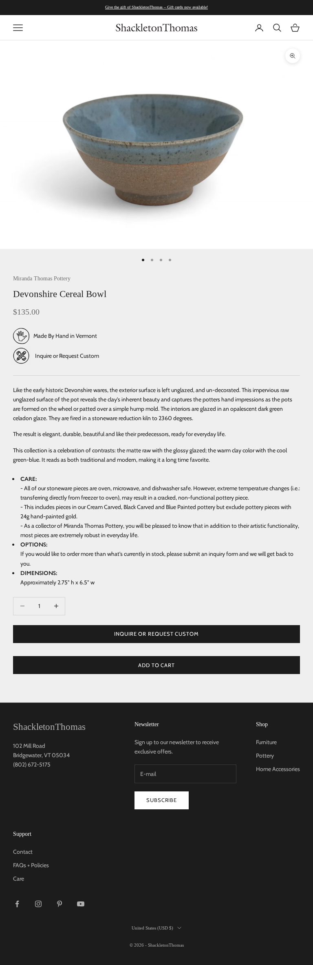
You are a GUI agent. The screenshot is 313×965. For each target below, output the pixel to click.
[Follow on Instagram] (38, 904)
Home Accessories (278, 769)
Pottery (265, 755)
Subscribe (161, 800)
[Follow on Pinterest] (59, 904)
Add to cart (156, 665)
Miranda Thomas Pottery (42, 278)
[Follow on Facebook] (17, 904)
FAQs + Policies (31, 865)
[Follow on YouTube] (81, 904)
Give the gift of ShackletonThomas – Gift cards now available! (156, 7)
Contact (23, 851)
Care (18, 878)
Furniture (266, 742)
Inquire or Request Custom (67, 355)
